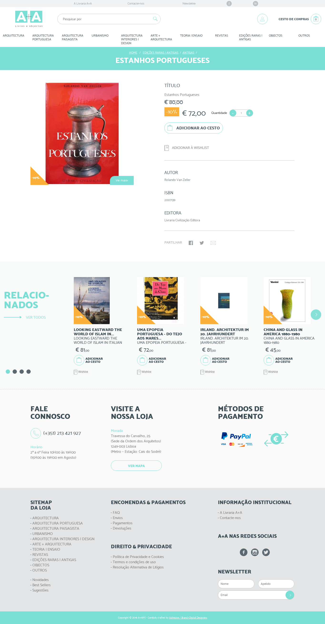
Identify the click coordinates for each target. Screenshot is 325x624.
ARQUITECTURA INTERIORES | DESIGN (63, 539)
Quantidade (219, 113)
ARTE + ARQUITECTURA (51, 544)
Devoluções (122, 528)
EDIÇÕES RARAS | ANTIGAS (54, 560)
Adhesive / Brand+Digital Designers (188, 617)
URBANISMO (42, 533)
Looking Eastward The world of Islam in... (98, 331)
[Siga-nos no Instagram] (255, 552)
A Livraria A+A (83, 3)
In (255, 3)
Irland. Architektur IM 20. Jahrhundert (224, 331)
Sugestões (40, 590)
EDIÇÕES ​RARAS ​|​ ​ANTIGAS (251, 37)
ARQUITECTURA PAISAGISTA (55, 528)
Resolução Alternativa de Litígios (138, 567)
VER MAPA (136, 466)
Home (133, 52)
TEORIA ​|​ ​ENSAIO (191, 35)
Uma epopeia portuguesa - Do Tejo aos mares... (159, 333)
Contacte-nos (136, 3)
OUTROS (304, 35)
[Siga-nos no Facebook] (243, 552)
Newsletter (189, 3)
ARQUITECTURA (13, 35)
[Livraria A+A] (29, 19)
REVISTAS (221, 35)
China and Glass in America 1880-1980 (283, 331)
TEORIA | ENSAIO (46, 549)
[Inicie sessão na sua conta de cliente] (262, 19)
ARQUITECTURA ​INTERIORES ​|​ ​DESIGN (132, 39)
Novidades (40, 579)
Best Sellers (41, 585)
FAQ (116, 512)
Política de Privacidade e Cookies (138, 556)
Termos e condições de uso (134, 562)
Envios (118, 517)
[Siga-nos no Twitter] (266, 552)
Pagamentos (123, 523)
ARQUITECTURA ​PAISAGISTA (73, 37)
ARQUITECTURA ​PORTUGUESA (43, 37)
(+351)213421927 (62, 433)
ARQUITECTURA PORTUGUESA (57, 523)
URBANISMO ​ (100, 35)
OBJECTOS (275, 35)
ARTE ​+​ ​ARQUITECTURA (161, 37)
